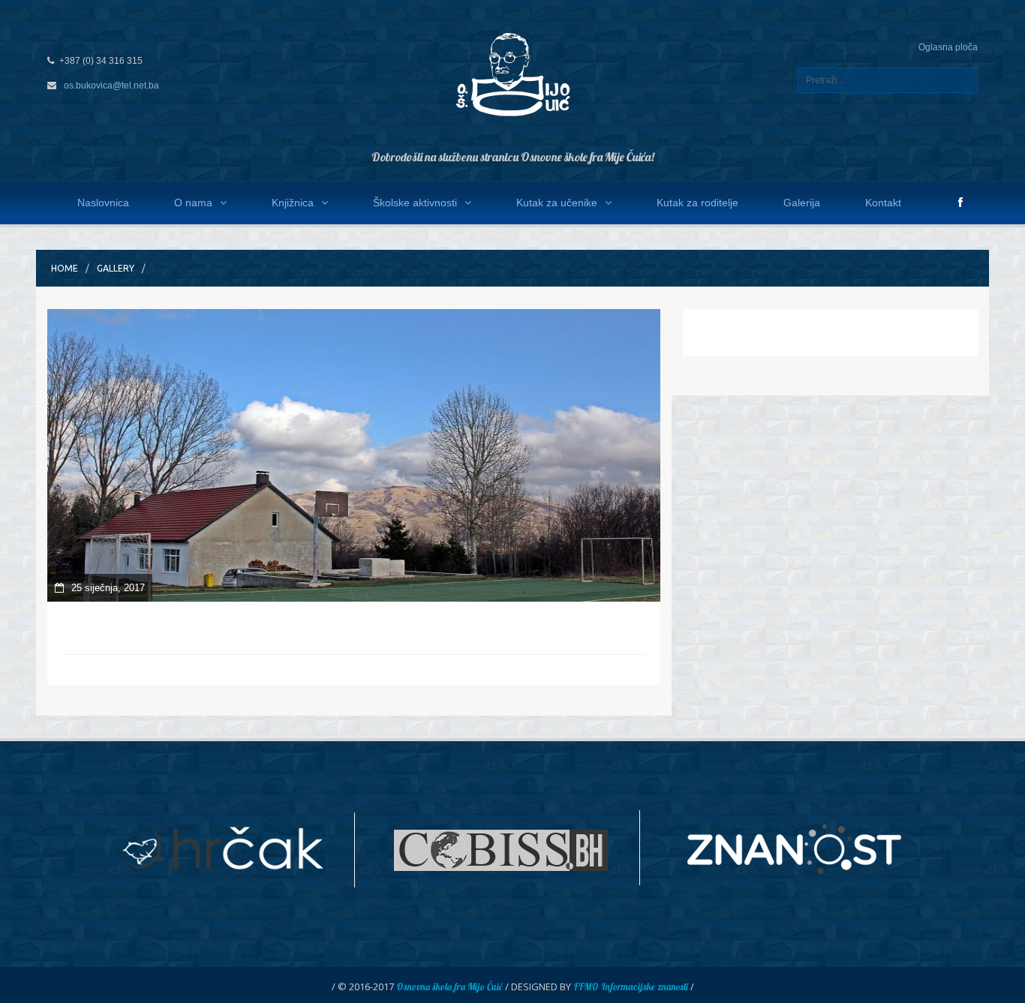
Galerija (801, 203)
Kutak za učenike (556, 203)
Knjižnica (293, 203)
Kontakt (883, 203)
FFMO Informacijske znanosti (630, 986)
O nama (193, 203)
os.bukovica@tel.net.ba (111, 85)
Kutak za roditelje (697, 203)
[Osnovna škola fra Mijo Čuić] (512, 73)
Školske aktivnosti (415, 203)
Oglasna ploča (948, 47)
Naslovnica (103, 203)
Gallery (115, 268)
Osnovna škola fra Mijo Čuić (449, 986)
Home (64, 268)
